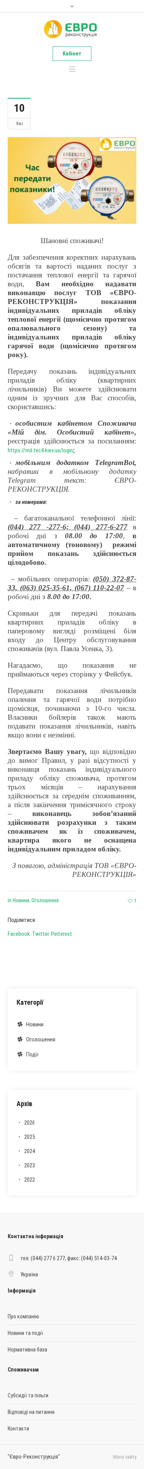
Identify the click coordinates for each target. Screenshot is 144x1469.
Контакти (18, 1428)
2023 (29, 1165)
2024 (29, 1151)
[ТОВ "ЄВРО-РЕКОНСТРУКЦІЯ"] (71, 29)
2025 (29, 1136)
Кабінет (72, 53)
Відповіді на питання (31, 1412)
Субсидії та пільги (28, 1395)
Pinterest (61, 933)
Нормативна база (27, 1349)
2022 (29, 1179)
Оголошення (45, 900)
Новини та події (25, 1333)
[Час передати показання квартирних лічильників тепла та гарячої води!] (72, 179)
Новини (21, 900)
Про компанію (23, 1316)
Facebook (19, 933)
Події (32, 1054)
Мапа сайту (124, 1457)
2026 (29, 1122)
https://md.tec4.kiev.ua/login (40, 450)
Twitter (40, 933)
